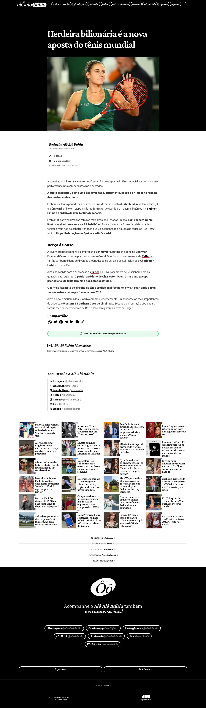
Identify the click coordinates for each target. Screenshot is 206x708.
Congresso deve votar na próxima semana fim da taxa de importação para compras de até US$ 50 (89, 503)
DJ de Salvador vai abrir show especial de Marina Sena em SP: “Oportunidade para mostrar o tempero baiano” (131, 467)
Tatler (145, 256)
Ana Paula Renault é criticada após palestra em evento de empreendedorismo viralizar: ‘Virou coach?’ (132, 431)
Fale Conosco (145, 669)
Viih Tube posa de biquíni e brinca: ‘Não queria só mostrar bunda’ (173, 502)
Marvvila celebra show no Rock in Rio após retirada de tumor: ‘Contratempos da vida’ (47, 430)
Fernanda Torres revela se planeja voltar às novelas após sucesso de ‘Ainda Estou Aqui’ (131, 520)
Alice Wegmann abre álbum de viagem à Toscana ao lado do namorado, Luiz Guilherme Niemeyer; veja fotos (131, 485)
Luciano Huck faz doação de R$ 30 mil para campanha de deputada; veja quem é (47, 502)
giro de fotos (80, 4)
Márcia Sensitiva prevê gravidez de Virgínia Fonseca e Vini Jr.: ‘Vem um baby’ (132, 448)
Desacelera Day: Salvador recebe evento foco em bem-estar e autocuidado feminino (88, 466)
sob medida (150, 4)
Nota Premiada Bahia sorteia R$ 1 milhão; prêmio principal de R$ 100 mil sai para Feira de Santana (89, 520)
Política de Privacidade (103, 685)
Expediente (60, 669)
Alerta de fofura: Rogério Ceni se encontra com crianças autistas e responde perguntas (47, 448)
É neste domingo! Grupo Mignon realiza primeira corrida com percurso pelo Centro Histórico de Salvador (88, 448)
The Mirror (150, 208)
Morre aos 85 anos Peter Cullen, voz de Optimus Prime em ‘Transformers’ (87, 430)
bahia (105, 4)
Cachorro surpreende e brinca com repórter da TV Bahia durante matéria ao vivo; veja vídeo (173, 484)
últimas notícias (61, 4)
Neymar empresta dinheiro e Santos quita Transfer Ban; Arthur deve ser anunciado (130, 502)
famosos (136, 4)
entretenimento (120, 4)
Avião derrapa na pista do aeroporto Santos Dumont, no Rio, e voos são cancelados (47, 520)
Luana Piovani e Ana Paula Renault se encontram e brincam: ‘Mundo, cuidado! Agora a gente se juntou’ (47, 485)
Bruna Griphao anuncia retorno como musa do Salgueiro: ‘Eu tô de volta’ (174, 430)
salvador (94, 4)
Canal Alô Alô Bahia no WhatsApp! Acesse (103, 333)
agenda (175, 4)
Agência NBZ (146, 699)
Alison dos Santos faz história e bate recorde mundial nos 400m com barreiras (47, 466)
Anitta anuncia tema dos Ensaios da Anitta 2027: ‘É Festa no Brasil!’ (173, 520)
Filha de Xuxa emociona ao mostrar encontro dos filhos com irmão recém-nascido (173, 466)
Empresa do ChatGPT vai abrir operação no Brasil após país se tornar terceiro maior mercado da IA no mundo (173, 448)
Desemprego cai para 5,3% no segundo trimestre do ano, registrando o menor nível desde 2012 (88, 484)
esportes (164, 4)
